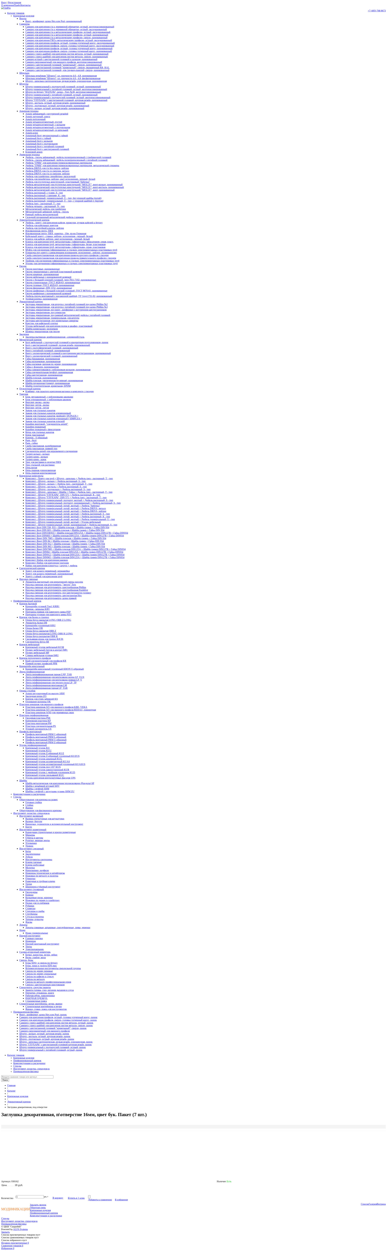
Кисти (28, 827)
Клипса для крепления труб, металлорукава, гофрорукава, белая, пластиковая (65, 244)
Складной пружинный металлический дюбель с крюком (54, 217)
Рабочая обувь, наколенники (40, 995)
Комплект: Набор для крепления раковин (46, 560)
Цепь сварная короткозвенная (40, 473)
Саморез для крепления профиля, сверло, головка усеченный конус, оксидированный (69, 45)
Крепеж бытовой (28, 603)
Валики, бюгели (33, 821)
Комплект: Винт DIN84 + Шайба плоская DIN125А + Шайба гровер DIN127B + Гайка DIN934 (74, 552)
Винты (22, 18)
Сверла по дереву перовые (39, 971)
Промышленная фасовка (26, 1012)
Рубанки (29, 905)
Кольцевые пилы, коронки (39, 897)
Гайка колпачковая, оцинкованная (42, 361)
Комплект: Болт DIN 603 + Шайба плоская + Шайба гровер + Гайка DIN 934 (64, 530)
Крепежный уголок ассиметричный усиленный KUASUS (55, 764)
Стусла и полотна (34, 916)
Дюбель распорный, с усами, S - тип (44, 192)
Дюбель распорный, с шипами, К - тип (45, 195)
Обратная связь (38, 1207)
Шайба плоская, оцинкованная (41, 377)
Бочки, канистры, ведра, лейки (41, 954)
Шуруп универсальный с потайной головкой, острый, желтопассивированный (66, 89)
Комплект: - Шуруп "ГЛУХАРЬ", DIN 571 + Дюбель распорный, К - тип (62, 495)
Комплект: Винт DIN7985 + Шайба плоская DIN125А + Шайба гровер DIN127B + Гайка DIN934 (75, 549)
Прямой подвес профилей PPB (41, 663)
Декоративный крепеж (31, 301)
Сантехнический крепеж (32, 568)
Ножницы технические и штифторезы (45, 873)
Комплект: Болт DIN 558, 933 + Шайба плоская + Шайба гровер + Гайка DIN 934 (67, 527)
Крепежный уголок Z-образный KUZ (44, 753)
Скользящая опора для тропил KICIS (44, 639)
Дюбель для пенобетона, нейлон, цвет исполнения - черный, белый (60, 179)
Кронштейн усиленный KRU (40, 625)
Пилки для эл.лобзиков (37, 903)
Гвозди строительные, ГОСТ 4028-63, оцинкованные (52, 282)
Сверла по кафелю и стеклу (39, 976)
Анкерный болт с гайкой (38, 138)
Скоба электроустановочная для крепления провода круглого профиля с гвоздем (67, 255)
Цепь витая (31, 467)
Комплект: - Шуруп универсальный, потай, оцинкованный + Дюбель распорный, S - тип (71, 524)
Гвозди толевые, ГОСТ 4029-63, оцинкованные (49, 285)
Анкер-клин (31, 133)
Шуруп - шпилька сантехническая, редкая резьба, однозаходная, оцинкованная (66, 81)
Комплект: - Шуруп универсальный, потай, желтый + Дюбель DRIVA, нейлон (65, 511)
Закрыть (5, 1232)
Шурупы (23, 84)
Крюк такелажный (35, 435)
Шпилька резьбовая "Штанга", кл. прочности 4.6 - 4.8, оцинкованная (61, 75)
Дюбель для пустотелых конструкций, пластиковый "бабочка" (57, 182)
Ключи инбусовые (34, 865)
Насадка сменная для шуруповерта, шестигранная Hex (53, 595)
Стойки (29, 805)
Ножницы (30, 941)
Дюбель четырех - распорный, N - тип (45, 206)
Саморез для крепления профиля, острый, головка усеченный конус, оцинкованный (68, 48)
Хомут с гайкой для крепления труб (43, 576)
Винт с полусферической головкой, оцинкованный (51, 348)
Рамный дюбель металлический (41, 214)
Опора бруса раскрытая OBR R (41, 636)
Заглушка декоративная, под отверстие (45, 312)
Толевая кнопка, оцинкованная (41, 299)
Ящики (29, 807)
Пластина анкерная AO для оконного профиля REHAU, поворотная (60, 710)
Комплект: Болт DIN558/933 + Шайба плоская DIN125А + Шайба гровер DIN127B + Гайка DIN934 (76, 533)
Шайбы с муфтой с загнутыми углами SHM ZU (49, 791)
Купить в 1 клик (76, 1198)
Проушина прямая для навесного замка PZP (48, 612)
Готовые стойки (33, 802)
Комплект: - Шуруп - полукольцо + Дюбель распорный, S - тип (58, 489)
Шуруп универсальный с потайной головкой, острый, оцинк (50, 1050)
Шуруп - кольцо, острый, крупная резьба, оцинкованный (54, 108)
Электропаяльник (34, 949)
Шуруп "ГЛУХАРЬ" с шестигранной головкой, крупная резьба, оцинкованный (66, 100)
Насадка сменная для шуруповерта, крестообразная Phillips (55, 587)
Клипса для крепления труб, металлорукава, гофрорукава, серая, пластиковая (65, 247)
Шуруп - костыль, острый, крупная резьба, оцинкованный (55, 103)
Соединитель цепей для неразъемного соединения (51, 451)
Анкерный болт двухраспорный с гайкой (46, 135)
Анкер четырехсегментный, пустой (43, 122)
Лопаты (23, 925)
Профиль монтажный (30, 731)
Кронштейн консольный (32, 666)
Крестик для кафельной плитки (41, 323)
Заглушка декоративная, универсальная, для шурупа (52, 318)
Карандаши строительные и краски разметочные (50, 832)
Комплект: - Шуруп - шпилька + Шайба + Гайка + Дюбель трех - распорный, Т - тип (68, 492)
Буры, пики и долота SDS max (41, 965)
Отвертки (30, 878)
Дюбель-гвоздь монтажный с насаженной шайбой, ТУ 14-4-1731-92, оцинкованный (68, 296)
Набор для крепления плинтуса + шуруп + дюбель (51, 565)
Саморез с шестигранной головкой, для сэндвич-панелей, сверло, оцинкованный (67, 70)
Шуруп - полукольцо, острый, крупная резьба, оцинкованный (57, 105)
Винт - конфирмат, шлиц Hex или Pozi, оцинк (43, 1014)
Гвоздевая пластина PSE (37, 718)
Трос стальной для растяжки (40, 465)
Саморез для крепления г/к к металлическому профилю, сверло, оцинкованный (66, 37)
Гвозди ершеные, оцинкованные (42, 274)
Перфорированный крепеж (27, 601)
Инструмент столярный (31, 889)
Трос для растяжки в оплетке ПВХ (43, 462)
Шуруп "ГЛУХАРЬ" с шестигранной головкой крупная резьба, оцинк (55, 1044)
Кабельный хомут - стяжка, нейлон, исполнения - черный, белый (59, 236)
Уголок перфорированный (33, 745)
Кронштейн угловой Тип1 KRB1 (42, 606)
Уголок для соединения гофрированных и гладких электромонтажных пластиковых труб (71, 263)
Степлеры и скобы (34, 911)
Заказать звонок (38, 1205)
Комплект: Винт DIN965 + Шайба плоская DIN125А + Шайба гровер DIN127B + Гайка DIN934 (74, 557)
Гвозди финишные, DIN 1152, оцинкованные (48, 288)
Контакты (25, 5)
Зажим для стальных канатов (40, 410)
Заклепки (24, 334)
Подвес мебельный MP (37, 652)
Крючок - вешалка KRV (37, 609)
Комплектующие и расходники (29, 794)
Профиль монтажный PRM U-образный (46, 739)
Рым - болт (31, 440)
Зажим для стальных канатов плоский (45, 421)
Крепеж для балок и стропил (34, 617)
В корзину (58, 1198)
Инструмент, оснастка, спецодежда (31, 813)
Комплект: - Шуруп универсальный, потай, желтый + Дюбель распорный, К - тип (67, 516)
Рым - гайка (31, 443)
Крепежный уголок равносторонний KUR (47, 769)
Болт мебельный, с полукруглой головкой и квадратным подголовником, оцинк (66, 342)
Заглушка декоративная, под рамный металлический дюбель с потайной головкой (67, 315)
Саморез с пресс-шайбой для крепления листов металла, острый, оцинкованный (66, 54)
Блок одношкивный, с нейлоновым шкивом (48, 399)
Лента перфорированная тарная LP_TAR (46, 688)
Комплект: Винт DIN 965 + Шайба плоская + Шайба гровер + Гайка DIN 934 (65, 546)
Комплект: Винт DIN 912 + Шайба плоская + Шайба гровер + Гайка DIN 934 (65, 543)
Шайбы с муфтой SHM (37, 788)
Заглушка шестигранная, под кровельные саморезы (51, 320)
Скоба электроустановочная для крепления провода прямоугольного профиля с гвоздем (70, 258)
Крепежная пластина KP (38, 720)
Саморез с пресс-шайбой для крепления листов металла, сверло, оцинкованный (66, 56)
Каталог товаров (15, 13)
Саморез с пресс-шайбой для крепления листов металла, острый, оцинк (56, 1022)
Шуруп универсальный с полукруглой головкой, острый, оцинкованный (63, 86)
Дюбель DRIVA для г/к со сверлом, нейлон (47, 173)
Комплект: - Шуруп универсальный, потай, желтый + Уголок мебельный (63, 522)
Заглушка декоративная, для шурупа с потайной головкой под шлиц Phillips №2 (66, 304)
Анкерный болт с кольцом (39, 141)
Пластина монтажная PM (38, 723)
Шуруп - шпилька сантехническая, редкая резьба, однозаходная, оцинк (56, 1042)
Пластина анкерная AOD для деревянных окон (49, 712)
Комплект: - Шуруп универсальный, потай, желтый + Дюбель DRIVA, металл (65, 508)
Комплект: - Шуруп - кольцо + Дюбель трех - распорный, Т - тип (58, 484)
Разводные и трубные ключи (40, 881)
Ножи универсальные (36, 933)
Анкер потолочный (35, 119)
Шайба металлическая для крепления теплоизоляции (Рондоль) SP (59, 783)
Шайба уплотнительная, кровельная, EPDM (48, 386)
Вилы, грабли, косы (35, 957)
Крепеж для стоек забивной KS (41, 699)
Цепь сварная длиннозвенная (40, 470)
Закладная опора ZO (35, 696)
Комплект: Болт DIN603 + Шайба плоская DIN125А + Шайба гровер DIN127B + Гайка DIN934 (74, 535)
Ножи (22, 930)
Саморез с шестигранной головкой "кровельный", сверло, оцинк (52, 1028)
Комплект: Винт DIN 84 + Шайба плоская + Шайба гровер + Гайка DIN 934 (64, 541)
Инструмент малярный (31, 816)
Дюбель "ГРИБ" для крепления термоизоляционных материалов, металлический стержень (72, 165)
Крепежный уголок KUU (38, 750)
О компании (7, 5)
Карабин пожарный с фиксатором (42, 429)
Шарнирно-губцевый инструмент (42, 886)
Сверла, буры (26, 960)
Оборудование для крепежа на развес (38, 799)
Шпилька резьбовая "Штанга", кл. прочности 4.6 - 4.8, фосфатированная (62, 78)
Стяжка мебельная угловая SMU (42, 655)
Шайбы (23, 780)
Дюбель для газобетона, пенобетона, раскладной (50, 176)
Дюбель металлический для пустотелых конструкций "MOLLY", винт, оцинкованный (70, 190)
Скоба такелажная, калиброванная (43, 446)
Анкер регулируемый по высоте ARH (45, 693)
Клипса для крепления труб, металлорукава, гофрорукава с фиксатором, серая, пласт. (69, 241)
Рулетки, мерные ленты (37, 840)
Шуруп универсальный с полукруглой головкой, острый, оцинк (52, 1047)
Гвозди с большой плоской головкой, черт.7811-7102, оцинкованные (60, 280)
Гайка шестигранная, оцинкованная (43, 375)
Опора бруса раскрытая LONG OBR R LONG (49, 633)
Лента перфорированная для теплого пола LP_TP (50, 682)
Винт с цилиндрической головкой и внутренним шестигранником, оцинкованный (68, 353)
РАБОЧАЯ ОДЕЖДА (36, 998)
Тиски (28, 884)
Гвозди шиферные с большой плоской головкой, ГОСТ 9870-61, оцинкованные (66, 290)
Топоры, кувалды (34, 919)
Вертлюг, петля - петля (37, 407)
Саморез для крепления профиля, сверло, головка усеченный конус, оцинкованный (68, 51)
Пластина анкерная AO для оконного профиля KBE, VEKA (56, 707)
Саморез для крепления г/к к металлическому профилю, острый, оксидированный (67, 32)
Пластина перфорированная (33, 715)
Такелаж (23, 394)
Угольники (31, 843)
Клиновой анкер (33, 152)
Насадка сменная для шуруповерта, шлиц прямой (50, 598)
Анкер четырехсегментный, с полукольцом (47, 127)
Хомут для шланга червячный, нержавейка (47, 571)
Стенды (17, 797)
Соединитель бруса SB (37, 641)
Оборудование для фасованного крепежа (40, 810)
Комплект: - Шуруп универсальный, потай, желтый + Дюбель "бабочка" (62, 505)
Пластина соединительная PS (40, 726)
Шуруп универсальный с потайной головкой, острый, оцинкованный (61, 94)
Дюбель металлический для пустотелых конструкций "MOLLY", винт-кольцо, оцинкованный (74, 184)
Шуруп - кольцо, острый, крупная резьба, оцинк (44, 1033)
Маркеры (30, 835)
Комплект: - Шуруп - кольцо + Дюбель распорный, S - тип (55, 481)
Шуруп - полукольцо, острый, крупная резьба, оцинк (46, 1039)
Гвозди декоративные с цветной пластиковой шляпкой (53, 271)
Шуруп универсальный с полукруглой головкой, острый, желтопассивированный (67, 97)
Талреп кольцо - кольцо (37, 454)
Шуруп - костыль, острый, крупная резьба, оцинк (44, 1036)
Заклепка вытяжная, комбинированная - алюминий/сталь (54, 337)
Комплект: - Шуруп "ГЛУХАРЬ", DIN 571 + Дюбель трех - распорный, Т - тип (66, 497)
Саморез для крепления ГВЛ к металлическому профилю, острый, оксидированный (68, 40)
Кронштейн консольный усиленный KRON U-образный (54, 669)
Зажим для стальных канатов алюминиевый (48, 413)
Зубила (29, 856)
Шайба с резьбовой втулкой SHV (42, 786)
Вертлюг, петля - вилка (37, 405)
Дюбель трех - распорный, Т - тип (42, 203)
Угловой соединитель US (38, 729)
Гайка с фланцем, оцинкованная (42, 367)
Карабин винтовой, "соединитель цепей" (46, 424)
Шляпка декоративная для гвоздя (42, 331)
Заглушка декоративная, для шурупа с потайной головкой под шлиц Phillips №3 (66, 307)
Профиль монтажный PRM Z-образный (45, 742)
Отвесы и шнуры (34, 837)
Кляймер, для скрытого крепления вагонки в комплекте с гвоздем (59, 391)
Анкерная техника (28, 111)
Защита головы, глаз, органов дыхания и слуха (49, 990)
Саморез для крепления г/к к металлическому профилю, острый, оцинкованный (66, 35)
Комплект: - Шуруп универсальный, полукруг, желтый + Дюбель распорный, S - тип (69, 500)
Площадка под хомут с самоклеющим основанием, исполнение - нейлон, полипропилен (71, 252)
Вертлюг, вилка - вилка (37, 402)
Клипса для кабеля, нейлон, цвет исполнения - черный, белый (57, 239)
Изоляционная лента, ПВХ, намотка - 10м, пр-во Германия (55, 233)
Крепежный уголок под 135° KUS (43, 767)
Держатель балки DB (36, 622)
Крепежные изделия (23, 16)
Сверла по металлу (35, 979)
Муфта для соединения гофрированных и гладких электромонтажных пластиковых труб (71, 250)
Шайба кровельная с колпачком (41, 328)
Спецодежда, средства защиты (35, 987)
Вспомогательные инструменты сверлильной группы (53, 968)
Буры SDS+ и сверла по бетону (41, 963)
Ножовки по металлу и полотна (41, 876)
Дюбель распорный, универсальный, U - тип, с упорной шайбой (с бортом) (64, 201)
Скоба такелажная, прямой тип (41, 448)
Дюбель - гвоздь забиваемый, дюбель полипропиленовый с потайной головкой (66, 160)
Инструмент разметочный (32, 829)
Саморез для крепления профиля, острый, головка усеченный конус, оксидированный (70, 43)
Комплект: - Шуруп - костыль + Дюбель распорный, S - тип (56, 486)
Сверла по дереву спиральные (40, 973)
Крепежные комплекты (31, 475)
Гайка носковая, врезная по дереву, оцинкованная (50, 364)
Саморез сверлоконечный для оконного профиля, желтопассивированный (63, 62)
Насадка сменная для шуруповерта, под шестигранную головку (58, 592)
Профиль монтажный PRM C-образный (45, 734)
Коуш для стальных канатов (39, 432)
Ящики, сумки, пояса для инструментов (46, 1009)
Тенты (28, 946)
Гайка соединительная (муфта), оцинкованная (49, 372)
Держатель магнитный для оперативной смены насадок (54, 582)
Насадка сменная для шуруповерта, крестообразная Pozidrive (56, 590)
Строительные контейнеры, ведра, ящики (40, 1003)
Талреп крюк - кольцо (36, 456)
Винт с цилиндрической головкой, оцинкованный (51, 356)
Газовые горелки (34, 938)
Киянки (29, 895)
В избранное (121, 1199)
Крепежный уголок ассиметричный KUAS (47, 761)
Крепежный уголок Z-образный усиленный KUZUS (52, 756)
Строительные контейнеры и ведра (43, 1006)
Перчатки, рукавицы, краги (39, 993)
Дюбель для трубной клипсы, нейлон (44, 228)
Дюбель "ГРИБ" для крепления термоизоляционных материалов (58, 162)
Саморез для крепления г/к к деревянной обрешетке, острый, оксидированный (66, 29)
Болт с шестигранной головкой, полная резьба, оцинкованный (57, 345)
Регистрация (14, 2)
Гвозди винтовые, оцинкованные (42, 269)
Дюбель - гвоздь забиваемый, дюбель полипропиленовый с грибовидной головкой (68, 157)
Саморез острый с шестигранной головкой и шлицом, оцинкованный (61, 59)
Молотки (30, 867)
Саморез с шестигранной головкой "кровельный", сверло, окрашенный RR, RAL (67, 67)
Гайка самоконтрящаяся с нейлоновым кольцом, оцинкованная (57, 369)
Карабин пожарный (35, 426)
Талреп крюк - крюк (35, 459)
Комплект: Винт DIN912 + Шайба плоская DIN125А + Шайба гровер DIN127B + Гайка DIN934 (74, 554)
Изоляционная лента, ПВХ (39, 231)
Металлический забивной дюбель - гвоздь (47, 211)
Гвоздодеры (31, 892)
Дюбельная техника (29, 154)
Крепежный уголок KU (37, 748)
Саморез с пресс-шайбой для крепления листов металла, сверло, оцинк (56, 1025)
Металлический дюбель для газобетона (45, 209)
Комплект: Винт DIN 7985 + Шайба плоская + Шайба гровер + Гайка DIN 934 (65, 538)
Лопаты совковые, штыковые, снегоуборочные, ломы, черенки (57, 927)
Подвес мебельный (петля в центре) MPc (46, 650)
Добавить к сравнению (100, 1199)
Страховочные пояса (36, 1001)
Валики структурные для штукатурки (44, 818)
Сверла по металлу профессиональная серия (48, 982)
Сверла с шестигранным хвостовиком (45, 984)
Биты (28, 851)
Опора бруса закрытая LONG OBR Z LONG (48, 620)
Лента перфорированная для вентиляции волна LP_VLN (54, 677)
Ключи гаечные (33, 862)
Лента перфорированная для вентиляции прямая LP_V (53, 680)
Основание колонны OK (38, 701)
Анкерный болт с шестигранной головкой (47, 149)
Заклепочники (32, 854)
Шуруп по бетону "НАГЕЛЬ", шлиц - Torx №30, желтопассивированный (63, 92)
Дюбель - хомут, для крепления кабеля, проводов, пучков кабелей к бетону (64, 222)
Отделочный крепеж (30, 388)
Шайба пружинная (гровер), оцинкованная (47, 383)
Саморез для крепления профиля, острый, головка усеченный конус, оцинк (58, 1017)
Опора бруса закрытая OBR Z (40, 631)
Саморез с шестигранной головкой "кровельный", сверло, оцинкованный (63, 65)
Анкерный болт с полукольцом (41, 143)
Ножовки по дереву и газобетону (42, 900)
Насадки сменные (28, 579)
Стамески (30, 908)
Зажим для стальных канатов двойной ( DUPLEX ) (51, 416)
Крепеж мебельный (29, 644)
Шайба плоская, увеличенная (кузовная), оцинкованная (54, 380)
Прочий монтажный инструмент (42, 944)
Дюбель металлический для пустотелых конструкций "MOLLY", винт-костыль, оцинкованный (74, 187)
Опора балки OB (34, 628)
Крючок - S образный (36, 437)
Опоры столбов (27, 690)
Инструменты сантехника (38, 859)
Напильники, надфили (37, 870)
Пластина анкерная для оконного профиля (41, 704)
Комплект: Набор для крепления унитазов (47, 563)
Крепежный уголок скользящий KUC (44, 775)
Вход (3, 2)
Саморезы (24, 24)
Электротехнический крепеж (34, 220)
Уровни (29, 846)
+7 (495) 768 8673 (377, 10)
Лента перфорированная (32, 671)
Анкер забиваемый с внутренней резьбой (46, 113)
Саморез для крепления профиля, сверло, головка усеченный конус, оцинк (58, 1020)
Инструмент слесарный (31, 848)
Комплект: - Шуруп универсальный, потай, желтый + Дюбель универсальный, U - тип (70, 519)
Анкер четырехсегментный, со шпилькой (46, 130)
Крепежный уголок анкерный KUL (43, 758)
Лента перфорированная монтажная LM (46, 685)
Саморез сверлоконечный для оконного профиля (44, 1031)
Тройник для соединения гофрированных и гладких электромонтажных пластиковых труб (72, 260)
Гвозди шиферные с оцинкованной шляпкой (48, 293)
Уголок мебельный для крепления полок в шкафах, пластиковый (58, 326)
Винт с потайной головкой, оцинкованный (47, 350)
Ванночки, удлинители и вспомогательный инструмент (54, 824)
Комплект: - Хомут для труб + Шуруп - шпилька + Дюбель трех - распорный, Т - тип (69, 478)
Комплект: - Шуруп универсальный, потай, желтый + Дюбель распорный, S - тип (67, 514)
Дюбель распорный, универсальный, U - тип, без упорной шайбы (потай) (63, 198)
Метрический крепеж (30, 339)
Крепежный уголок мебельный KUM (44, 647)
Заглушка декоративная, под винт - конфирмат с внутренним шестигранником (66, 309)
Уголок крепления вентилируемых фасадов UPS (50, 778)
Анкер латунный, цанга (37, 116)
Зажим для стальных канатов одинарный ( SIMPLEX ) (53, 418)
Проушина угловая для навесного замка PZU (48, 614)
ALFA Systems (20, 1229)
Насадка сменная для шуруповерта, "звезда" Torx (50, 584)
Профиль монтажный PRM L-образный (45, 737)
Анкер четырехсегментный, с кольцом (45, 124)
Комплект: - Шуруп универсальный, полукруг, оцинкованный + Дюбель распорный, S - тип (73, 503)
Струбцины (31, 914)
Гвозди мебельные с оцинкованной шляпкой (48, 277)
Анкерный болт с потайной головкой (44, 146)
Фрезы (28, 922)
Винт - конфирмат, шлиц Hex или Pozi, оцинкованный (53, 21)
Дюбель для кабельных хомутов (41, 225)
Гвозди (22, 266)
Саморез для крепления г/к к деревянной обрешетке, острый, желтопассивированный (69, 26)
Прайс (17, 5)
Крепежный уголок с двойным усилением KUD (50, 772)
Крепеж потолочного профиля (35, 658)
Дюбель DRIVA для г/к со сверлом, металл (47, 171)
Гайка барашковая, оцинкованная (42, 358)
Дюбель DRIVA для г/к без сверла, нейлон (47, 168)
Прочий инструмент (29, 935)
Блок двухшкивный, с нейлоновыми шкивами (49, 397)
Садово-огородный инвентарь (34, 952)
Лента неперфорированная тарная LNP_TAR (48, 674)
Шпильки (24, 73)
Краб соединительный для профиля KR (45, 661)
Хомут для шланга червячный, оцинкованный (49, 573)
